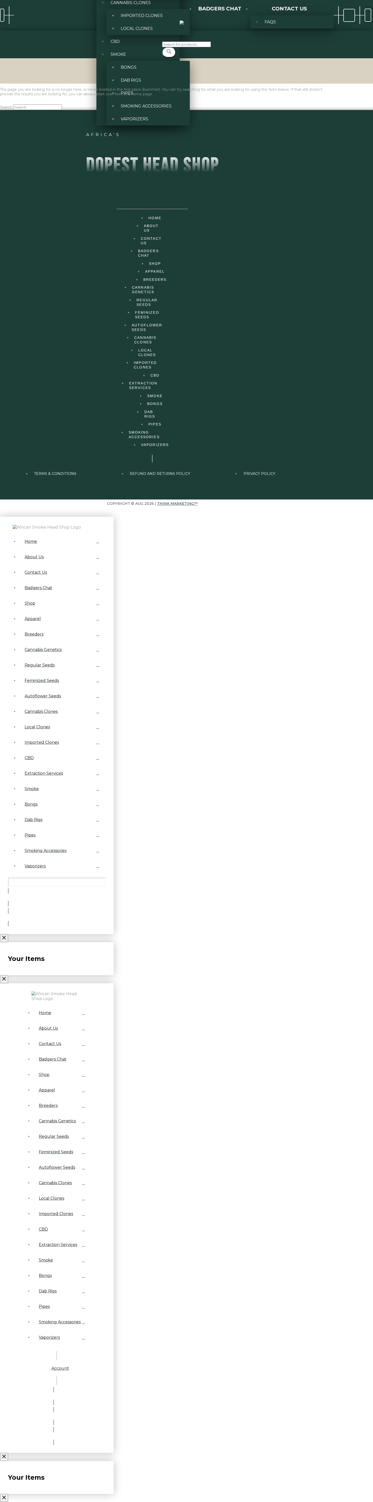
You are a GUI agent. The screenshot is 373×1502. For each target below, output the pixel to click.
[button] (2, 15)
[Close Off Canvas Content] (4, 938)
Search (6, 107)
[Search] (169, 52)
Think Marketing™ (177, 503)
